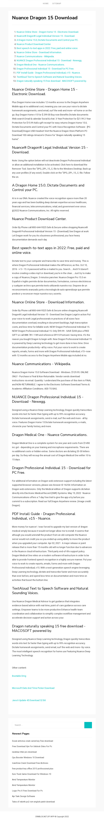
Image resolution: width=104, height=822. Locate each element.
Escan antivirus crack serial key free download (32, 741)
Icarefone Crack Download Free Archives (30, 763)
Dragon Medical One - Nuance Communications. (41, 64)
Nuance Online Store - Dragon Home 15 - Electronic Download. (48, 32)
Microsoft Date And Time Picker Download (33, 688)
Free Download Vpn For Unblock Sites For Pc (32, 746)
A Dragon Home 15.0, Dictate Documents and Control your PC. (47, 40)
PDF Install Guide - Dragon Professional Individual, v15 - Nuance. (48, 72)
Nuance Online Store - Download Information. (39, 52)
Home (46, 4)
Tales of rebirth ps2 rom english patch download (33, 802)
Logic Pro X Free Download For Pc (27, 791)
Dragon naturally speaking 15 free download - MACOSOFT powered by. (52, 81)
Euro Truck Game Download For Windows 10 (31, 774)
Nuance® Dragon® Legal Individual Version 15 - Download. (46, 36)
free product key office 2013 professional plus (32, 768)
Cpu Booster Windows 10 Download (28, 757)
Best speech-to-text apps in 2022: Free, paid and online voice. (47, 48)
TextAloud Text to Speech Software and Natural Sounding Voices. (49, 77)
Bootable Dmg (19, 676)
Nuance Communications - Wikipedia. (35, 56)
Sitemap (56, 4)
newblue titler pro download (24, 752)
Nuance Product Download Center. (34, 44)
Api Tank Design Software (23, 796)
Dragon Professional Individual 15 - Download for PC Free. (45, 68)
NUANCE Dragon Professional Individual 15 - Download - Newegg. (49, 60)
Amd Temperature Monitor (23, 779)
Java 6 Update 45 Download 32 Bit (29, 700)
